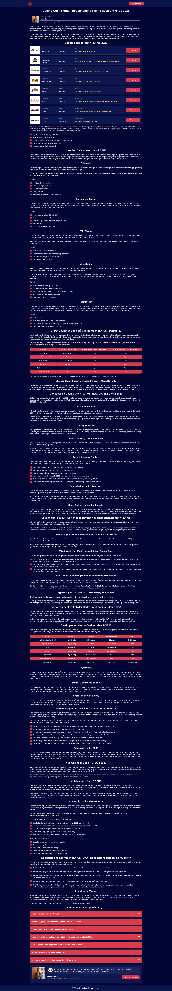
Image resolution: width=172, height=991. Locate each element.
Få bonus (133, 50)
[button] (169, 841)
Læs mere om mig (131, 977)
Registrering (136, 3)
